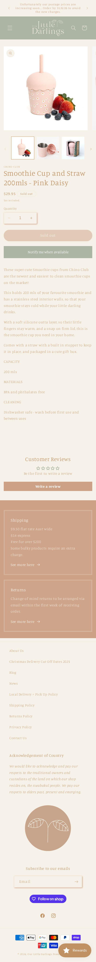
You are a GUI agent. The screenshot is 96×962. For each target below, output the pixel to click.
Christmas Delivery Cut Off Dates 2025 (39, 661)
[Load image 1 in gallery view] (22, 148)
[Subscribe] (76, 881)
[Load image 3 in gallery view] (73, 148)
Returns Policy (21, 716)
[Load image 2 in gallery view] (48, 148)
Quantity (10, 208)
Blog (12, 672)
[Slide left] (5, 149)
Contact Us (18, 738)
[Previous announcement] (9, 8)
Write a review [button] (48, 486)
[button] (9, 28)
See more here (22, 564)
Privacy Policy (20, 727)
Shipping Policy (21, 705)
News (13, 683)
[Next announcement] (87, 8)
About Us (16, 651)
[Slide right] (91, 149)
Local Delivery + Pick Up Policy (33, 694)
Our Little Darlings (39, 954)
